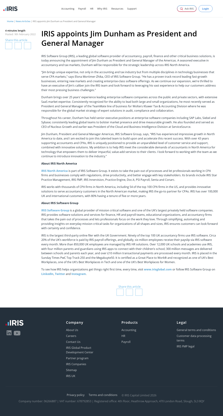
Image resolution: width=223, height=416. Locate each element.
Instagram (78, 274)
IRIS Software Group (55, 210)
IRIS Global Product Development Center (79, 350)
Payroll (125, 342)
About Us (72, 330)
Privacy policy (75, 395)
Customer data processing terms (194, 338)
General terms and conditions (196, 330)
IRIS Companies (76, 364)
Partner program (77, 358)
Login (205, 8)
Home (10, 21)
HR (123, 336)
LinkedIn (47, 274)
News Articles (23, 21)
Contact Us (73, 342)
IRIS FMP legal (185, 346)
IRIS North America (54, 171)
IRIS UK (70, 376)
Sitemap (71, 370)
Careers (71, 336)
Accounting (128, 330)
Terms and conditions (103, 395)
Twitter (60, 274)
